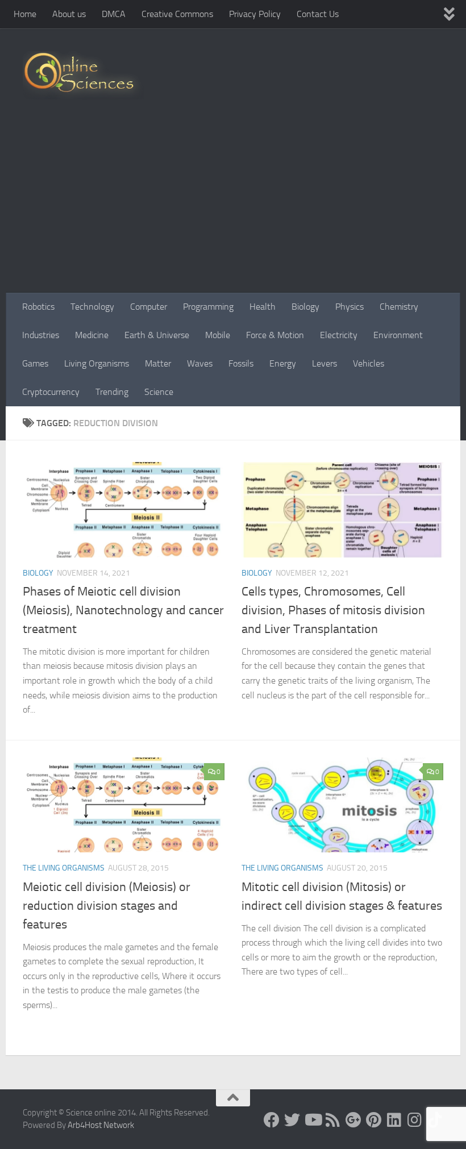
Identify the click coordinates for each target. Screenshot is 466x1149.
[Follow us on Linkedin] (394, 1120)
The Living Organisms (64, 868)
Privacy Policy (255, 14)
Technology (92, 306)
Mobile (217, 335)
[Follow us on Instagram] (415, 1120)
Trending (111, 391)
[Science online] (272, 1120)
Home (25, 14)
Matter (158, 363)
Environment (398, 335)
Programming (208, 306)
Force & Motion (275, 335)
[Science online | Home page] (83, 75)
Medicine (92, 335)
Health (262, 306)
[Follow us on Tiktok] (435, 1120)
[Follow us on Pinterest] (374, 1120)
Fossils (240, 363)
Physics (349, 306)
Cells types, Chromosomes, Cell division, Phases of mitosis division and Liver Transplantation (333, 610)
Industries (40, 335)
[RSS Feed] (333, 1120)
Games (35, 363)
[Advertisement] (233, 207)
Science (158, 391)
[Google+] (353, 1120)
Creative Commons (177, 14)
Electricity (338, 335)
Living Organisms (96, 363)
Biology (305, 306)
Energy (282, 363)
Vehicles (368, 363)
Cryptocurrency (51, 391)
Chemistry (399, 306)
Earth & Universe (156, 335)
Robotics (38, 306)
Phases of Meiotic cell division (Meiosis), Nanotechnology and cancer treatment (123, 610)
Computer (148, 306)
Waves (200, 363)
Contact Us (318, 14)
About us (69, 14)
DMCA (114, 14)
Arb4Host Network (101, 1125)
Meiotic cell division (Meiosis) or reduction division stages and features (106, 906)
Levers (324, 363)
